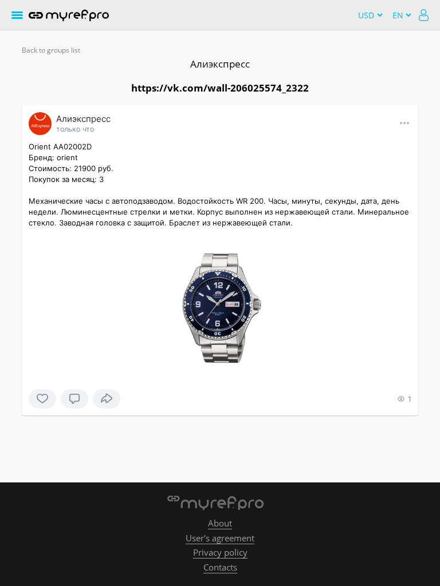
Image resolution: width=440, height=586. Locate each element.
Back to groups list (51, 50)
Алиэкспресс (220, 63)
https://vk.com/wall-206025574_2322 (220, 87)
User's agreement (220, 538)
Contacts (220, 567)
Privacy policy (220, 552)
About (220, 523)
